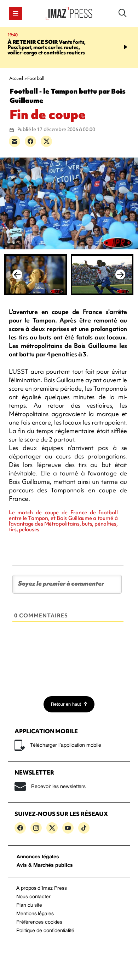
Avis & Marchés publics (45, 865)
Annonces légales (38, 857)
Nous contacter (33, 897)
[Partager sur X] (46, 141)
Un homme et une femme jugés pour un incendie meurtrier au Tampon (55, 47)
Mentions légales (35, 914)
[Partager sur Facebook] (30, 141)
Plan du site (29, 905)
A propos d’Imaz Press (41, 888)
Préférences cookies (39, 922)
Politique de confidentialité (45, 931)
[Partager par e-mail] (14, 141)
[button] (15, 13)
